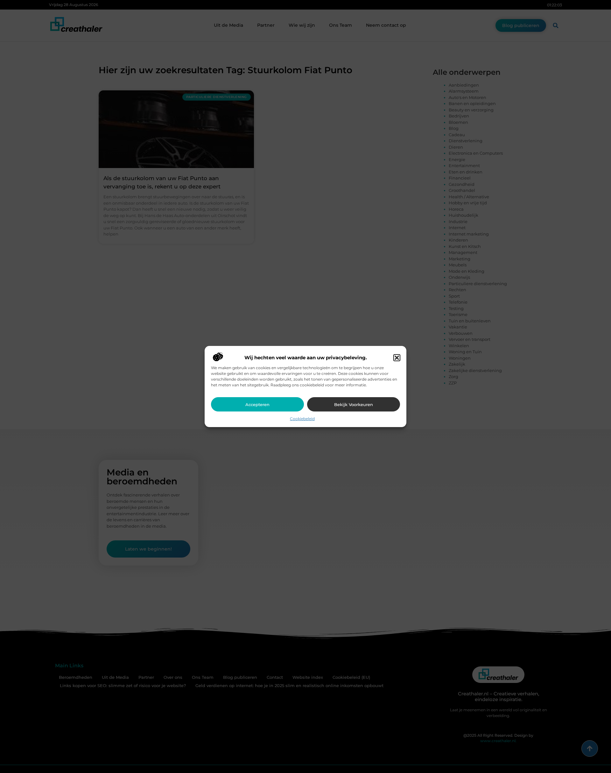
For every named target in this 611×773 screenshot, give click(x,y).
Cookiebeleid (302, 418)
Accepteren (257, 404)
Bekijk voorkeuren (353, 404)
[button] (397, 358)
